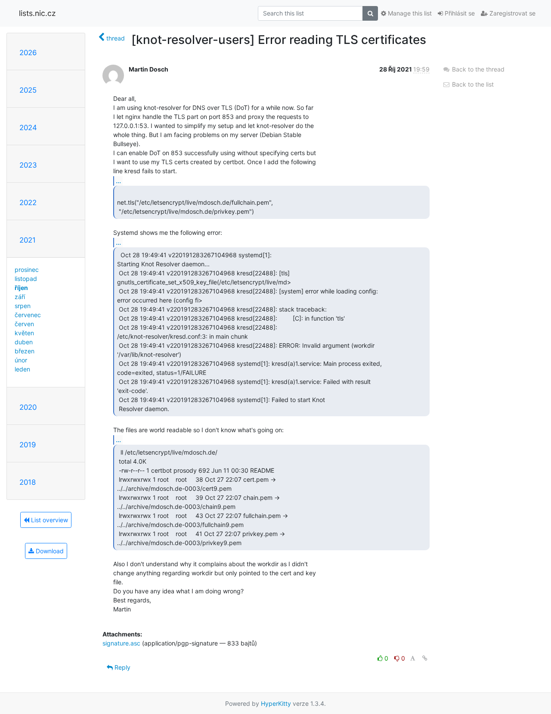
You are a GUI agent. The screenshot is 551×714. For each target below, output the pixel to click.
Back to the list (472, 84)
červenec (28, 314)
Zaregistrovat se (512, 13)
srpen (23, 305)
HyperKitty (276, 703)
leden (22, 369)
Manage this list (409, 13)
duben (24, 342)
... (118, 180)
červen (24, 323)
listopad (26, 278)
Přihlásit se (459, 13)
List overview (48, 520)
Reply (121, 667)
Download (49, 551)
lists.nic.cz (37, 13)
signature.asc (121, 643)
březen (24, 351)
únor (21, 360)
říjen (21, 287)
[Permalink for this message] (425, 658)
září (20, 296)
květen (24, 333)
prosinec (27, 269)
